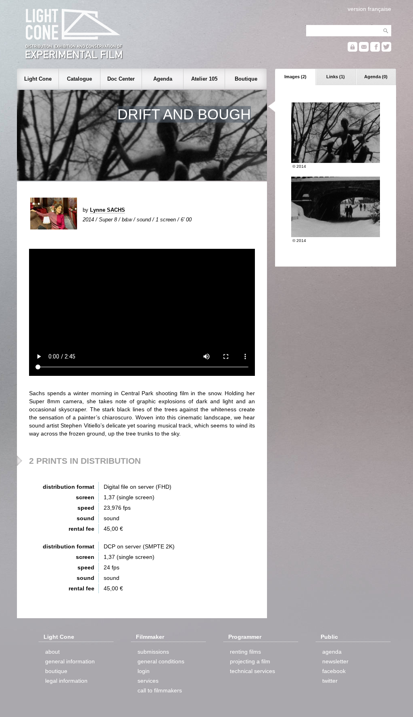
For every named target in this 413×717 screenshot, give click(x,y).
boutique (56, 671)
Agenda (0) (376, 76)
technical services (252, 671)
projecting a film (250, 661)
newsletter (335, 661)
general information (70, 661)
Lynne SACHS (107, 210)
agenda (332, 651)
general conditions (161, 661)
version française (369, 9)
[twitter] (386, 50)
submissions (153, 651)
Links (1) (335, 76)
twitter (330, 680)
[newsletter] (364, 50)
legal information (66, 680)
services (148, 680)
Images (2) (295, 76)
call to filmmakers (160, 690)
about (52, 651)
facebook (334, 671)
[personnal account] (352, 50)
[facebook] (375, 50)
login (144, 671)
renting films (245, 651)
